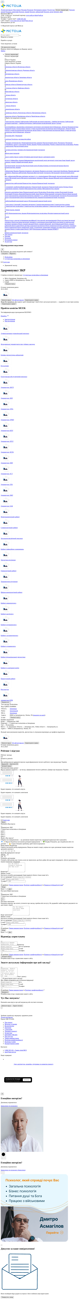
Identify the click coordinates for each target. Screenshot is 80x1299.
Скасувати (5, 253)
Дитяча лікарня (31, 144)
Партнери (8, 1028)
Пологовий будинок (66, 192)
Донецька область (29, 70)
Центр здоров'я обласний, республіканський (49, 224)
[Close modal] (1, 826)
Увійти (3, 51)
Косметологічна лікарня (13, 167)
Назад (3, 887)
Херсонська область (25, 113)
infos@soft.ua (38, 15)
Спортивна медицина (28, 204)
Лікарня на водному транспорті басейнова (53, 171)
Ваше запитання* (6, 915)
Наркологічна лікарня (29, 183)
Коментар (20, 944)
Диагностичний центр (50, 143)
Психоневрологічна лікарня (33, 197)
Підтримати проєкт (40, 10)
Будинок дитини (15, 128)
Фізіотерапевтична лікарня (18, 213)
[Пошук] (20, 35)
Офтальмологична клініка (33, 188)
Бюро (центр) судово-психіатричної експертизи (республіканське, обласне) (46, 128)
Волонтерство (9, 1026)
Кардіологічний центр (30, 166)
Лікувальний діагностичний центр (62, 173)
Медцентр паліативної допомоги (32, 178)
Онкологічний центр (56, 187)
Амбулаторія (24, 121)
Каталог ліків (58, 12)
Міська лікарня (48, 178)
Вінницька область (11, 67)
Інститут (8, 160)
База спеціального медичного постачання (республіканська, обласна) (45, 127)
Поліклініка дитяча (53, 192)
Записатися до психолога (9, 1106)
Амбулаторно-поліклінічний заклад (44, 123)
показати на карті (39, 715)
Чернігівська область (38, 116)
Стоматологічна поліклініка (14, 206)
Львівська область (23, 88)
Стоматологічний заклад (56, 206)
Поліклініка (42, 192)
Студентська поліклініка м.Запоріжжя (35, 275)
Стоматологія (69, 206)
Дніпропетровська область (14, 70)
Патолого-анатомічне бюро (14, 192)
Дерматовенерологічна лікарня (31, 143)
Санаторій (17, 204)
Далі (10, 889)
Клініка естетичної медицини (54, 166)
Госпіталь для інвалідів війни (21, 139)
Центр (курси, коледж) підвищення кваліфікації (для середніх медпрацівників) (31, 220)
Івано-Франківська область (14, 81)
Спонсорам (8, 1029)
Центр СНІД (28, 229)
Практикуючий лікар (32, 194)
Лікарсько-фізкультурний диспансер (39, 173)
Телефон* (4, 881)
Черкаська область (11, 116)
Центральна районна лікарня (43, 229)
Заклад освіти (9, 157)
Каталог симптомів (12, 12)
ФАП (7, 213)
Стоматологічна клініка (62, 204)
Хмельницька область (39, 113)
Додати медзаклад (7, 10)
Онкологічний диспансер (40, 187)
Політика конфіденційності (14, 1040)
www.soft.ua (30, 15)
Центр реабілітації (11, 227)
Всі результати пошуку (8, 47)
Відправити (5, 992)
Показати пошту (10, 284)
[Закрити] (2, 249)
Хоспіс (7, 217)
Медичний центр (15, 178)
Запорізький (14, 711)
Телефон (21, 950)
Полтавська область (11, 98)
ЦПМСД (55, 229)
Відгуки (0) (5, 764)
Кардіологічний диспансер (14, 166)
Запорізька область (25, 77)
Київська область (10, 84)
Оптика (66, 187)
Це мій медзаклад (18, 300)
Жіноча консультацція (12, 153)
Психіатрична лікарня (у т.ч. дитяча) (36, 196)
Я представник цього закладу (12, 978)
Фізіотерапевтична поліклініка (37, 213)
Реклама (24, 10)
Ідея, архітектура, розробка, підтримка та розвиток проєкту (33, 1064)
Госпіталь (8, 139)
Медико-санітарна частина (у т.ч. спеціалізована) (32, 176)
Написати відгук (6, 300)
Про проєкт (17, 10)
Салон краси (9, 204)
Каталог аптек (48, 12)
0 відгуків (6, 262)
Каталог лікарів (24, 12)
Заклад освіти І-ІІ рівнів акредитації (26, 157)
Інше (64, 160)
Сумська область (10, 106)
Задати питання (17, 1005)
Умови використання (16, 885)
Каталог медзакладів (62, 10)
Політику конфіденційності (33, 885)
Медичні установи (11, 1024)
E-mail (21, 948)
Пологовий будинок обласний (15, 194)
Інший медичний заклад (25, 162)
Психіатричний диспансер (58, 196)
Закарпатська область (12, 77)
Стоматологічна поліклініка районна (36, 206)
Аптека (58, 123)
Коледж (66, 166)
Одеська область (10, 95)
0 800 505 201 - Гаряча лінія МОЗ (16, 1050)
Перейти (4, 316)
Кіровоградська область (24, 84)
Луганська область (11, 88)
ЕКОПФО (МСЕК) (11, 1035)
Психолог (30, 10)
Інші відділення (10, 319)
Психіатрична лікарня (16, 196)
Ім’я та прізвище (24, 946)
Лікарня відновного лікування (29, 171)
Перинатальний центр (30, 192)
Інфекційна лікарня (17, 160)
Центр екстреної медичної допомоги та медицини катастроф (32, 222)
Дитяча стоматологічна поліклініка (62, 144)
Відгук (3, 822)
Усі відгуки (51, 10)
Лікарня (16, 171)
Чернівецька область (24, 116)
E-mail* (3, 879)
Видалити (12, 253)
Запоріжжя (13, 713)
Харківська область (11, 113)
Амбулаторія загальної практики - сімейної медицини (47, 121)
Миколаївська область (12, 91)
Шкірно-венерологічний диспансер (16, 233)
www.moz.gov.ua (15, 20)
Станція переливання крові (45, 204)
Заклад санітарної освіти (46, 157)
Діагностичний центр (21, 146)
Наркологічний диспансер (46, 183)
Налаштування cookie (12, 1043)
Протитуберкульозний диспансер (51, 194)
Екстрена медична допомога (14, 150)
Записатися (21, 1170)
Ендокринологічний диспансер (34, 150)
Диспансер (61, 143)
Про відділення (10, 321)
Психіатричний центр (16, 197)
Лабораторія (9, 171)
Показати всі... (6, 702)
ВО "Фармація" (17, 136)
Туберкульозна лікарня (12, 210)
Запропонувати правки (31, 300)
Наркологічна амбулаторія (13, 183)
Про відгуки (9, 1036)
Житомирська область (12, 74)
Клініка (41, 166)
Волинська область (24, 67)
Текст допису (21, 976)
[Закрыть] (1, 1008)
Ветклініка (8, 136)
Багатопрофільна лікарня (13, 127)
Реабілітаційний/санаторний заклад (17, 201)
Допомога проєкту (11, 1031)
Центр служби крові (17, 229)
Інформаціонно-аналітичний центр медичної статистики (43, 160)
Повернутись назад (7, 1297)
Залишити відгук (6, 766)
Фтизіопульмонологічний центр (58, 213)
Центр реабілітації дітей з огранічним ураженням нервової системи (39, 227)
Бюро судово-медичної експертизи (49, 130)
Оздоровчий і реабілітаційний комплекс (18, 187)
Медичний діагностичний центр (60, 176)
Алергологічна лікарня (12, 121)
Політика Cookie (10, 1042)
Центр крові (16, 226)
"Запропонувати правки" (9, 304)
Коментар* (4, 871)
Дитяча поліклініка (43, 144)
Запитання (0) (14, 764)
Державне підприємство (13, 143)
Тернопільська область (12, 109)
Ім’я (20, 982)
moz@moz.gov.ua (27, 20)
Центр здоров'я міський (26, 224)
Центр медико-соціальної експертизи (32, 226)
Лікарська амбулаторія (19, 173)
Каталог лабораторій (37, 12)
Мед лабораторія (10, 176)
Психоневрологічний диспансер (54, 197)
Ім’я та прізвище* (6, 877)
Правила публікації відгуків (53, 885)
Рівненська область (11, 102)
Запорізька (13, 709)
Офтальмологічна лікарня (50, 188)
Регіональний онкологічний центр (40, 201)
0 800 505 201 (21, 19)
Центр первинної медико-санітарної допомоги (60, 226)
